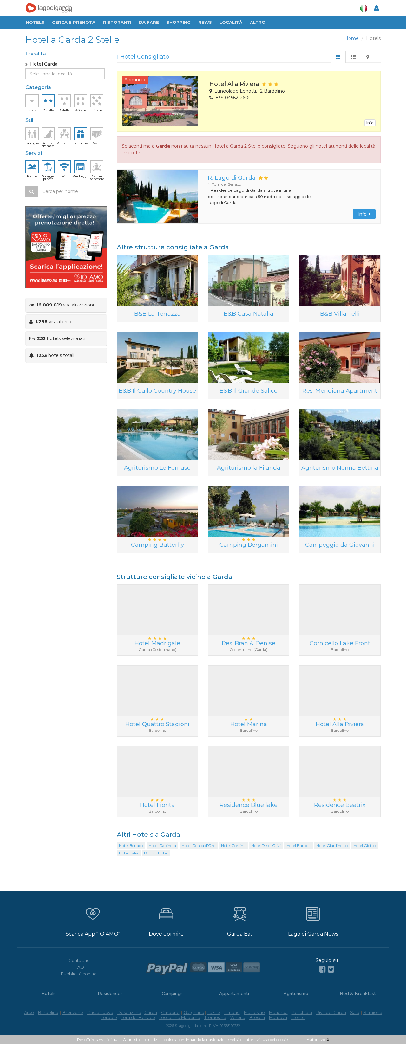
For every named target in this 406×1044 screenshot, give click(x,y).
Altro (257, 22)
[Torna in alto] (388, 1026)
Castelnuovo (100, 1012)
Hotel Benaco (131, 845)
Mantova (278, 1017)
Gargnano (194, 1012)
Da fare (149, 22)
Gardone (170, 1012)
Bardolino (48, 1012)
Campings (172, 993)
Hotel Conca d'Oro (198, 845)
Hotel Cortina (233, 845)
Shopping (179, 22)
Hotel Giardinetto (332, 845)
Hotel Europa (298, 845)
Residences (110, 993)
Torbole (109, 1017)
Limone (232, 1012)
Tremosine (215, 1017)
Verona (237, 1017)
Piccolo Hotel (155, 853)
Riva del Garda (331, 1012)
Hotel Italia (128, 853)
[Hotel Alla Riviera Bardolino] (161, 101)
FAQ (79, 967)
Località (230, 22)
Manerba (278, 1012)
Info (370, 122)
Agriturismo (296, 993)
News (205, 22)
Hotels (35, 22)
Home (351, 38)
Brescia (257, 1017)
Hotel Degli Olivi (266, 845)
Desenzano (129, 1012)
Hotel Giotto (364, 845)
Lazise (213, 1012)
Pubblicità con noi (79, 973)
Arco (29, 1012)
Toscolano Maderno (179, 1017)
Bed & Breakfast (358, 993)
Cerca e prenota (73, 22)
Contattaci (79, 960)
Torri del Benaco (138, 1017)
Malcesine (254, 1012)
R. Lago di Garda (232, 177)
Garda (150, 1012)
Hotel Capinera (162, 845)
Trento (298, 1017)
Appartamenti (234, 993)
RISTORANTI (117, 22)
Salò (354, 1012)
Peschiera (302, 1012)
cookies (282, 1039)
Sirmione (372, 1012)
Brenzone (72, 1012)
